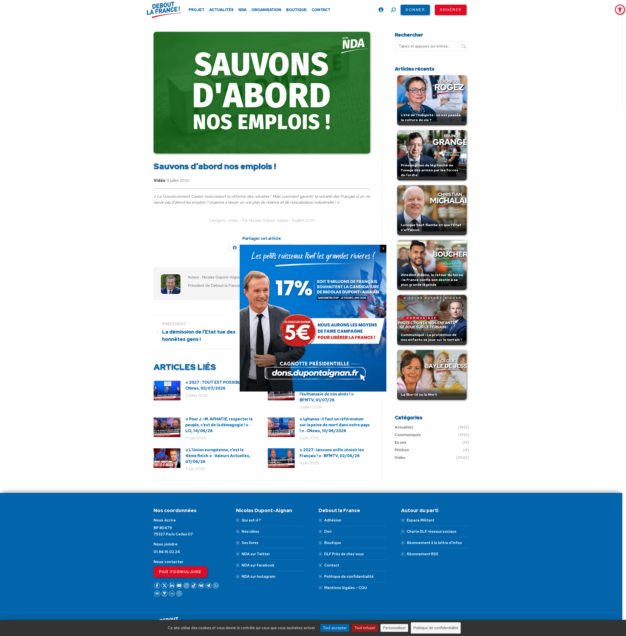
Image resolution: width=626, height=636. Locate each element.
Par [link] (265, 220)
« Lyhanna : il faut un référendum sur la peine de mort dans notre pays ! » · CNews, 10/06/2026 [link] (335, 424)
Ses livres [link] (250, 542)
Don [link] (328, 531)
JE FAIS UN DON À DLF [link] (523, 610)
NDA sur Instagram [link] (258, 576)
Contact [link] (331, 565)
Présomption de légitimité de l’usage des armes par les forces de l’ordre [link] (429, 170)
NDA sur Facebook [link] (258, 565)
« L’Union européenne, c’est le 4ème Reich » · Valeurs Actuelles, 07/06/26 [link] (217, 455)
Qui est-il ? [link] (251, 520)
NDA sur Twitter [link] (256, 554)
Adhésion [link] (332, 520)
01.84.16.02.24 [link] (167, 551)
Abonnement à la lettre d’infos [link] (434, 542)
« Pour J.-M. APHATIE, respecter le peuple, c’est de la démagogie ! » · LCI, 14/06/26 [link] (219, 424)
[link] (620, 9)
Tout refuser (364, 627)
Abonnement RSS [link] (422, 554)
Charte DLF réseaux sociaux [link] (431, 531)
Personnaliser (394, 627)
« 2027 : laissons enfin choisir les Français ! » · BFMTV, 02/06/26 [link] (332, 452)
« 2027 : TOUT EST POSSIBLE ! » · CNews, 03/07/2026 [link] (217, 385)
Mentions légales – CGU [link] (345, 587)
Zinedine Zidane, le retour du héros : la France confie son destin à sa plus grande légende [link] (432, 280)
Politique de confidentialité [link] (349, 576)
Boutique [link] (332, 542)
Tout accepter (335, 627)
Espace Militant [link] (420, 520)
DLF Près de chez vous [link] (344, 554)
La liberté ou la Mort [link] (419, 394)
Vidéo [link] (159, 180)
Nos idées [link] (250, 531)
